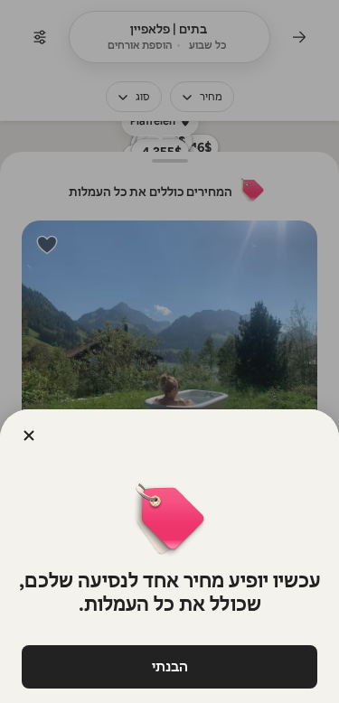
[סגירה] (29, 435)
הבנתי (170, 666)
